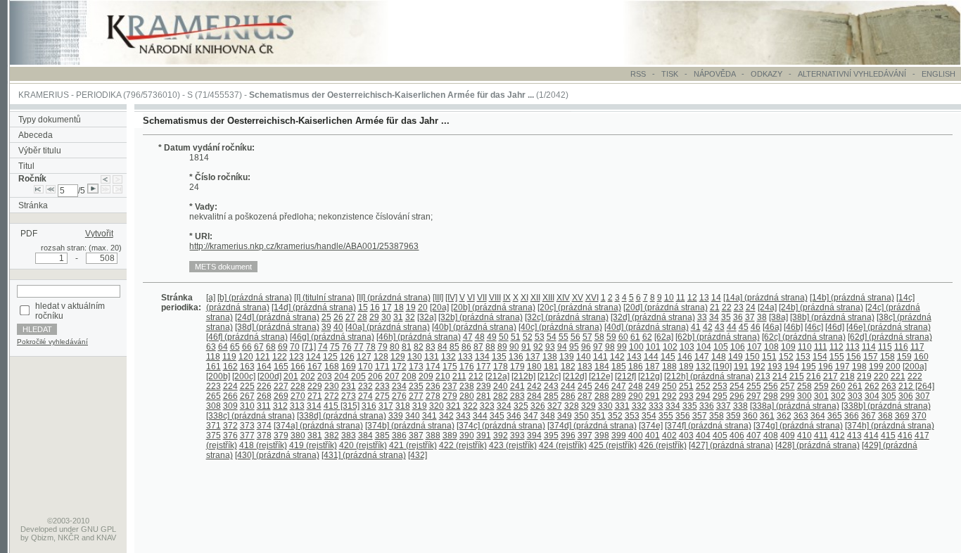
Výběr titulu (39, 150)
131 (431, 357)
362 (784, 416)
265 (213, 396)
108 (771, 347)
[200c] (243, 376)
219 (864, 376)
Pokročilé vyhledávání (52, 341)
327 (554, 406)
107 (754, 347)
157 (870, 357)
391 (483, 435)
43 (720, 327)
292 (669, 396)
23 (739, 307)
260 (838, 386)
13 (704, 298)
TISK (670, 74)
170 (365, 366)
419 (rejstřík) (313, 445)
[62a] (663, 337)
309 (230, 406)
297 (753, 396)
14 (716, 298)
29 (374, 317)
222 (915, 376)
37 (750, 317)
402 (669, 435)
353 (632, 416)
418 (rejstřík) (263, 445)
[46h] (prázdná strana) (418, 337)
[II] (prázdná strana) (394, 298)
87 (478, 347)
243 (551, 386)
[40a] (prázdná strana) (387, 327)
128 (381, 357)
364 (817, 416)
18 (399, 307)
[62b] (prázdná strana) (717, 337)
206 (375, 376)
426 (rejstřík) (663, 445)
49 (492, 337)
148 (718, 357)
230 (331, 386)
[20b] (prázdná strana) (493, 307)
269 (281, 396)
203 (324, 376)
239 (483, 386)
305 (889, 396)
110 (805, 347)
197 (842, 366)
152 (786, 357)
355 (665, 416)
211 (459, 376)
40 (338, 327)
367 (868, 416)
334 (673, 406)
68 (271, 347)
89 (502, 347)
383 (348, 435)
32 (410, 317)
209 (426, 376)
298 (770, 396)
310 (247, 406)
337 (723, 406)
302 (838, 396)
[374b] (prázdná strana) (409, 426)
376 (230, 435)
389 (450, 435)
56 (575, 337)
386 (399, 435)
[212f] (625, 376)
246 (601, 386)
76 (347, 347)
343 (463, 416)
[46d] (834, 327)
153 (803, 357)
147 (701, 357)
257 (787, 386)
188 (669, 366)
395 (551, 435)
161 (213, 366)
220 (881, 376)
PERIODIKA (98, 95)
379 (281, 435)
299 (787, 396)
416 (905, 435)
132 (448, 357)
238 (466, 386)
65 (235, 347)
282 (500, 396)
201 (291, 376)
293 (686, 396)
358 (716, 416)
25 (326, 317)
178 (500, 366)
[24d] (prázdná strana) (277, 317)
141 (600, 357)
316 (369, 406)
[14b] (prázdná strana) (852, 298)
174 (433, 366)
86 (466, 347)
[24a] (767, 307)
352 (615, 416)
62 (647, 337)
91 (526, 347)
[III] (438, 298)
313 (297, 406)
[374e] (651, 426)
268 (264, 396)
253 (720, 386)
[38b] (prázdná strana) (832, 317)
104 (703, 347)
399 (618, 435)
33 (702, 317)
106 (737, 347)
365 (834, 416)
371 (213, 426)
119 (229, 357)
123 (296, 357)
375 (213, 435)
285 (551, 396)
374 (264, 426)
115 (885, 347)
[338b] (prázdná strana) (886, 406)
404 (703, 435)
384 (365, 435)
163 (247, 366)
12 (692, 298)
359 (733, 416)
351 (598, 416)
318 (402, 406)
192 (758, 366)
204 (341, 376)
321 (453, 406)
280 (466, 396)
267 (247, 396)
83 (430, 347)
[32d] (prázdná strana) (653, 317)
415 (888, 435)
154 (820, 357)
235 (416, 386)
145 (668, 357)
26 (338, 317)
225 (247, 386)
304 (872, 396)
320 (436, 406)
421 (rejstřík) (413, 445)
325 (521, 406)
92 (538, 347)
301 (821, 396)
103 (687, 347)
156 (853, 357)
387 (416, 435)
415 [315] (341, 406)
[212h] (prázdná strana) (708, 376)
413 (854, 435)
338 (740, 406)
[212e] (601, 376)
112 (836, 347)
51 (516, 337)
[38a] (778, 317)
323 (487, 406)
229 (314, 386)
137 (533, 357)
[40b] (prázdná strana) (474, 327)
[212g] (650, 376)
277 (416, 396)
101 (653, 347)
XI (524, 298)
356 (682, 416)
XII (535, 298)
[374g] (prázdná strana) (798, 426)
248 (635, 386)
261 (855, 386)
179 (517, 366)
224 (230, 386)
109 (788, 347)
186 (635, 366)
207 (392, 376)
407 (753, 435)
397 (585, 435)
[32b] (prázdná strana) (480, 317)
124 (313, 357)
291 (652, 396)
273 (348, 396)
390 (466, 435)
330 (605, 406)
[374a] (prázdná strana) (318, 426)
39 (326, 327)
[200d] (269, 376)
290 (635, 396)
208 (409, 376)
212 (476, 376)
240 (500, 386)
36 (738, 317)
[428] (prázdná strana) (817, 445)
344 (480, 416)
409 (787, 435)
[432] (417, 455)
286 (568, 396)
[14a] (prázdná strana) (765, 298)
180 (534, 366)
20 (423, 307)
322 (470, 406)
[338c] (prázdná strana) (250, 416)
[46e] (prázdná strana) (888, 327)
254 (737, 386)
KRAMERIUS (43, 95)
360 (750, 416)
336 (706, 406)
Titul (26, 166)
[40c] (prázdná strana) (560, 327)
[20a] (439, 307)
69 (283, 347)
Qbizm (42, 537)
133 (465, 357)
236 (433, 386)
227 (281, 386)
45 (744, 327)
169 (348, 366)
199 (876, 366)
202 (307, 376)
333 (656, 406)
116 (901, 347)
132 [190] (714, 366)
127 (364, 357)
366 (851, 416)
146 (684, 357)
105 (720, 347)
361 (767, 416)
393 (517, 435)
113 (853, 347)
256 (770, 386)
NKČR (68, 537)
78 (371, 347)
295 (720, 396)
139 (566, 357)
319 (419, 406)
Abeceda (35, 135)
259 (821, 386)
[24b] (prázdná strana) (821, 307)
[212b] (523, 376)
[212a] (497, 376)
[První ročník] (39, 191)
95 (574, 347)
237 (450, 386)
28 (362, 317)
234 (399, 386)
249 (652, 386)
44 (732, 327)
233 (382, 386)
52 (528, 337)
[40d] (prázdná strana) (646, 327)
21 (715, 307)
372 (230, 426)
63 (211, 347)
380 (298, 435)
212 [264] (916, 386)
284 (534, 396)
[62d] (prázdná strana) (890, 337)
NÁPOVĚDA (714, 74)
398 (601, 435)
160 (921, 357)
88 (490, 347)
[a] (210, 298)
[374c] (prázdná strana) (501, 426)
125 (330, 357)
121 (262, 357)
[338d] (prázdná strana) (341, 416)
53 (540, 337)
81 (407, 347)
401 (652, 435)
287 (585, 396)
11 (680, 298)
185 (618, 366)
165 (281, 366)
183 (585, 366)
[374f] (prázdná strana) (708, 426)
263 (889, 386)
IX (507, 298)
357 (699, 416)
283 (517, 396)
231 (348, 386)
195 (808, 366)
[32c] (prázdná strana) (567, 317)
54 (551, 337)
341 (429, 416)
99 (622, 347)
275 (382, 396)
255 (753, 386)
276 (399, 396)
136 (516, 357)
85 (454, 347)
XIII (548, 298)
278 (433, 396)
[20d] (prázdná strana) (665, 307)
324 (504, 406)
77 (359, 347)
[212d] (575, 376)
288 (601, 396)
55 (563, 337)
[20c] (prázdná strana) (579, 307)
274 (365, 396)
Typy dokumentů (49, 120)
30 (386, 317)
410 (804, 435)
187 (652, 366)
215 (796, 376)
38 (762, 317)
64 (223, 347)
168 (331, 366)
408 (770, 435)
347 (530, 416)
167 (314, 366)
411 (821, 435)
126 (347, 357)
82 (419, 347)
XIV (563, 298)
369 (902, 416)
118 (213, 357)
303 (855, 396)
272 (331, 396)
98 (610, 347)
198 (859, 366)
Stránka (33, 205)
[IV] (451, 298)
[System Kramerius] (216, 62)
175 (450, 366)
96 (586, 347)
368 (885, 416)
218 (847, 376)
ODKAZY (766, 74)
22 (727, 307)
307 (922, 396)
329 (588, 406)
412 (837, 435)
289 (618, 396)
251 (686, 386)
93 (550, 347)
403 (686, 435)
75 (335, 347)
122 (279, 357)
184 (601, 366)
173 (416, 366)
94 (562, 347)
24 (751, 307)
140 (583, 357)
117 (917, 347)
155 (836, 357)
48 (480, 337)
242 (534, 386)
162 (230, 366)
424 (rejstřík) (563, 445)
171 (382, 366)
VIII (495, 298)
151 (769, 357)
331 (622, 406)
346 (514, 416)
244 (568, 386)
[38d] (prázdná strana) (277, 327)
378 (264, 435)
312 (280, 406)
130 (414, 357)
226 (264, 386)
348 (547, 416)
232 (365, 386)
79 (383, 347)
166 (298, 366)
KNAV (106, 537)
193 (775, 366)
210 (442, 376)
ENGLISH (938, 74)
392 (500, 435)
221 (898, 376)
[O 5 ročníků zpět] (51, 191)
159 (904, 357)
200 (893, 366)
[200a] (915, 366)
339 (395, 416)
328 (571, 406)
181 (551, 366)
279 (450, 396)
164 (264, 366)
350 (581, 416)
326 (537, 406)
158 (887, 357)
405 (720, 435)
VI (471, 298)
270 (298, 396)
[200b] (218, 376)
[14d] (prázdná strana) (314, 307)
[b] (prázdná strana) (254, 298)
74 (323, 347)
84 (442, 347)
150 (752, 357)
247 (618, 386)
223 (213, 386)
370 (919, 416)
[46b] (793, 327)
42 (708, 327)
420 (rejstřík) (363, 445)
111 (820, 347)
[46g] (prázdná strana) (332, 337)
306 (905, 396)
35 (726, 317)
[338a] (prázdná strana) (794, 406)
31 (398, 317)
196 (825, 366)
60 (623, 337)
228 (298, 386)
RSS (638, 74)
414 (871, 435)
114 (869, 347)
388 (433, 435)
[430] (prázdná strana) (277, 455)
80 (395, 347)
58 (599, 337)
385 (382, 435)
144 (651, 357)
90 (514, 347)
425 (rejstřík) (613, 445)
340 (412, 416)
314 (314, 406)
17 (387, 307)
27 (350, 317)
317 (385, 406)
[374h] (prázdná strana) (889, 426)
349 (564, 416)
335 (689, 406)
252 (703, 386)
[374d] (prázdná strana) (592, 426)
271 (314, 396)
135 (499, 357)
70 (295, 347)
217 (830, 376)
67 (259, 347)
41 (696, 327)
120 (245, 357)
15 (363, 307)
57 (587, 337)
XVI (592, 298)
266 (230, 396)
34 (714, 317)
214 (779, 376)
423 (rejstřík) (513, 445)
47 (468, 337)
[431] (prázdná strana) (364, 455)
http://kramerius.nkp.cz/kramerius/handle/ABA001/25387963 (304, 246)
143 (634, 357)
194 (791, 366)
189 (686, 366)
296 (737, 396)
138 (549, 357)
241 (517, 386)
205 (358, 376)
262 (872, 386)
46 (755, 327)
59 (611, 337)
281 (483, 396)
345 (497, 416)
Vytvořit (99, 234)
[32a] (426, 317)
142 (617, 357)
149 (735, 357)
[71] (309, 347)
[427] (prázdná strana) (731, 445)
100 (636, 347)
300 (804, 396)
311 (264, 406)
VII (482, 298)
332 (639, 406)
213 (763, 376)
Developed (38, 529)
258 (804, 386)
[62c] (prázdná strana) (804, 337)
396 (568, 435)
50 (504, 337)
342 (446, 416)
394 (534, 435)
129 (397, 357)
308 (213, 406)
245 (585, 386)
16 (375, 307)
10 (669, 298)
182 (568, 366)
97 (598, 347)
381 (314, 435)
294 (703, 396)
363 (801, 416)
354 (649, 416)
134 (482, 357)
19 (411, 307)
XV (577, 298)
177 (483, 366)
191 (741, 366)
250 (669, 386)
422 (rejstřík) (463, 445)
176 (466, 366)
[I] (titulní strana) (324, 298)
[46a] (772, 327)
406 (737, 435)
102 (670, 347)
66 (247, 347)
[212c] (549, 376)
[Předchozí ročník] (105, 179)
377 (247, 435)
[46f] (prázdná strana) (247, 337)
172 (399, 366)
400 (635, 435)
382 (331, 435)
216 (813, 376)
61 (635, 337)
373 (247, 426)
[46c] (814, 327)
